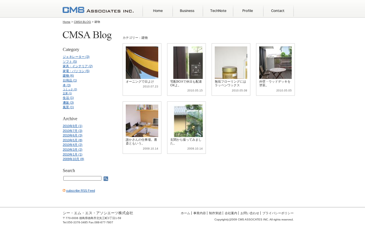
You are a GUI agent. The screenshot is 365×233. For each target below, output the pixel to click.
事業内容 (199, 213)
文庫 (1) (67, 93)
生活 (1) (68, 97)
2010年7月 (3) (72, 130)
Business (188, 11)
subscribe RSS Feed (80, 190)
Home (66, 21)
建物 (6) (68, 75)
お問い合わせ (249, 213)
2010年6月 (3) (72, 135)
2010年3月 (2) (72, 149)
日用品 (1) (70, 80)
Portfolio (218, 11)
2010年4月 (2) (72, 144)
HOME (158, 11)
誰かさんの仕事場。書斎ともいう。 (141, 141)
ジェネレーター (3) (76, 56)
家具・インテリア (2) (78, 66)
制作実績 (215, 213)
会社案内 (231, 213)
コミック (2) (70, 89)
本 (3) (67, 85)
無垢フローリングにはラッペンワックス (230, 83)
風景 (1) (68, 107)
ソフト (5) (70, 61)
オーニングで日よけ (140, 81)
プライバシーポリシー (278, 213)
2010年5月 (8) (72, 140)
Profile (248, 11)
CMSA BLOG (82, 21)
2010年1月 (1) (72, 154)
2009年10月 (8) (73, 159)
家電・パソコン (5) (76, 71)
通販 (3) (68, 102)
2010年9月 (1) (72, 126)
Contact (278, 11)
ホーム (185, 213)
